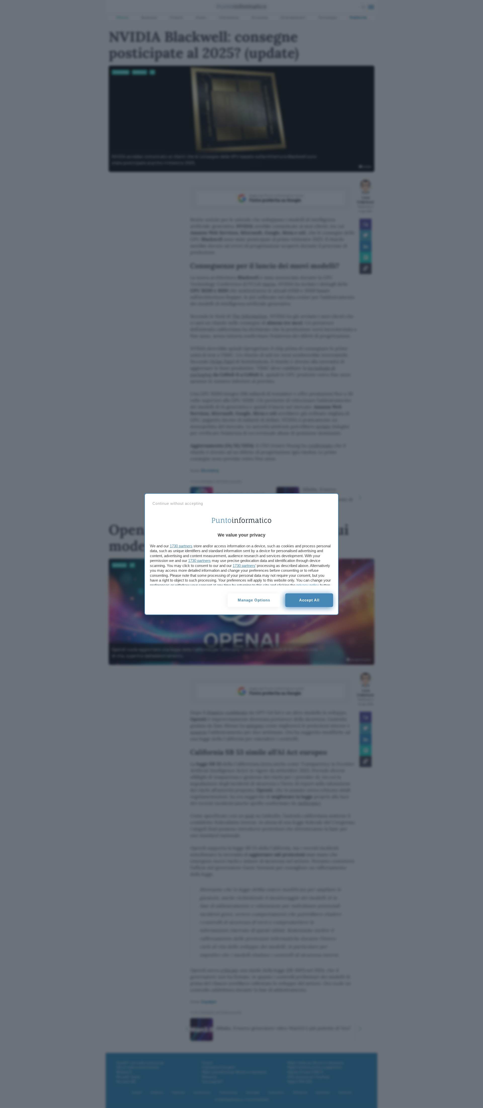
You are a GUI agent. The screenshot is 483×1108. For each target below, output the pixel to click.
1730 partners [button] (181, 546)
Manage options (254, 600)
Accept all (309, 600)
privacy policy (307, 585)
